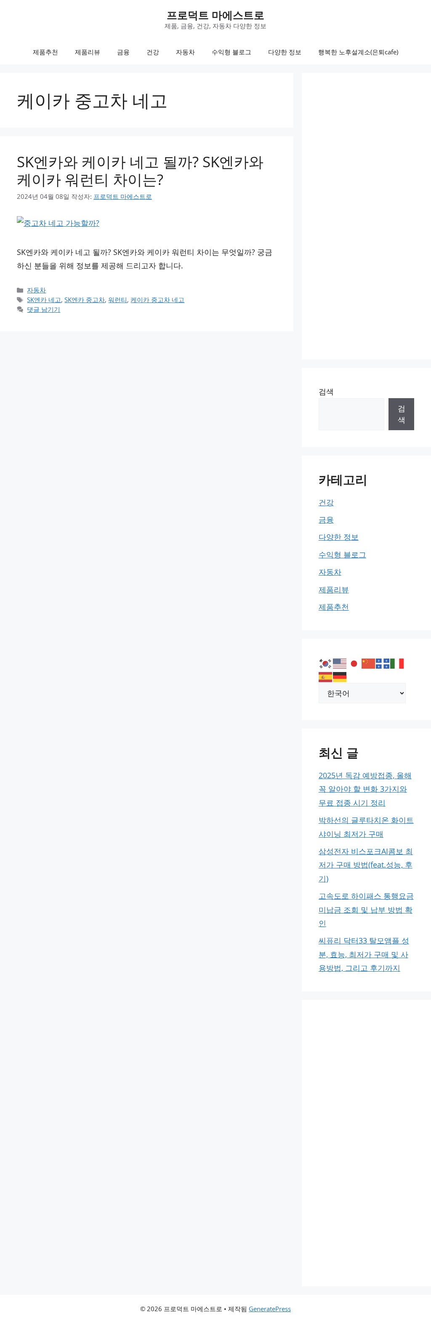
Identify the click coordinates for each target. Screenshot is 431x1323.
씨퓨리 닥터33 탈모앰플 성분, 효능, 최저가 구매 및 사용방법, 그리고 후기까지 (364, 954)
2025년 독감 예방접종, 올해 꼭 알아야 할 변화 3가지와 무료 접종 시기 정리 (365, 789)
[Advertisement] (366, 216)
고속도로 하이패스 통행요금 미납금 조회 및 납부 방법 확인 (366, 909)
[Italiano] (397, 662)
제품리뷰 (87, 52)
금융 (123, 52)
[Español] (326, 676)
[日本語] (354, 662)
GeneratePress (270, 1308)
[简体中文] (369, 662)
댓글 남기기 (43, 309)
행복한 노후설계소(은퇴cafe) (358, 52)
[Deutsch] (340, 676)
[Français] (383, 662)
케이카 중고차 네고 (157, 299)
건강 (152, 52)
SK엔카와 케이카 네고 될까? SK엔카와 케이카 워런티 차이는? (140, 170)
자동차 (185, 52)
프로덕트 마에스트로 (215, 15)
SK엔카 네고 (44, 299)
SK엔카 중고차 (84, 299)
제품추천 (45, 52)
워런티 (117, 299)
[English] (340, 662)
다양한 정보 (284, 52)
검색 (326, 391)
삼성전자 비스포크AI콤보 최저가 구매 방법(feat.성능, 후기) (366, 865)
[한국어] (326, 662)
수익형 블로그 (231, 52)
